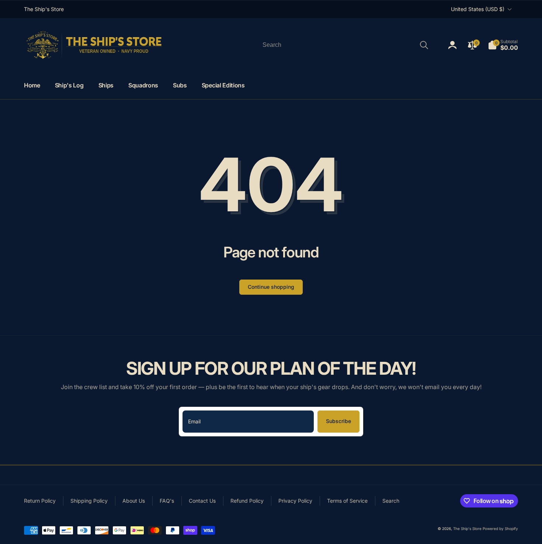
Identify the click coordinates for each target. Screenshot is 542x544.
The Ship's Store (467, 528)
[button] (503, 45)
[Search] (424, 45)
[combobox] (345, 45)
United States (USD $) (477, 9)
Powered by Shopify (500, 528)
